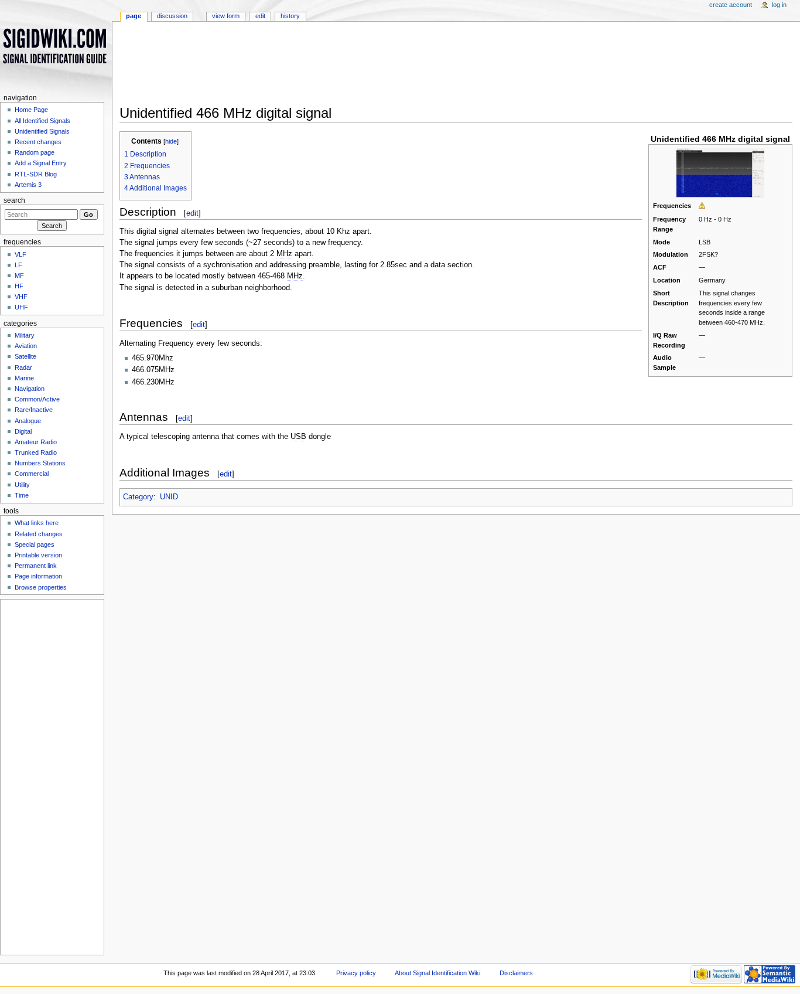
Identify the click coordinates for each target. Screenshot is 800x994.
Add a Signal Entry (41, 162)
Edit (260, 15)
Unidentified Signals (42, 131)
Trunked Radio (36, 452)
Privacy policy (356, 972)
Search (14, 200)
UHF (21, 307)
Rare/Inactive (34, 409)
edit (192, 213)
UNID (169, 497)
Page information (38, 576)
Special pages (34, 544)
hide (171, 141)
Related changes (39, 533)
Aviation (26, 345)
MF (19, 275)
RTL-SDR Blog (36, 174)
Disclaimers (516, 972)
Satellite (25, 356)
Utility (22, 484)
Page (133, 15)
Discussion (172, 15)
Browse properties (41, 587)
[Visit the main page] (56, 45)
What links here (37, 522)
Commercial (32, 473)
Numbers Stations (40, 463)
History (290, 15)
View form (226, 15)
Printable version (38, 555)
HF (19, 286)
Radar (23, 367)
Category (138, 497)
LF (18, 264)
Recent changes (38, 141)
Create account (730, 4)
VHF (21, 296)
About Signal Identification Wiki (437, 972)
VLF (20, 254)
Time (22, 495)
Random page (34, 152)
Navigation (30, 388)
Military (25, 335)
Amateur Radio (36, 441)
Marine (24, 378)
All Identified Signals (42, 120)
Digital (23, 431)
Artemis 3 (28, 184)
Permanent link (36, 565)
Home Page (31, 109)
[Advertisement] (456, 66)
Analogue (28, 420)
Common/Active (37, 399)
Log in (779, 4)
